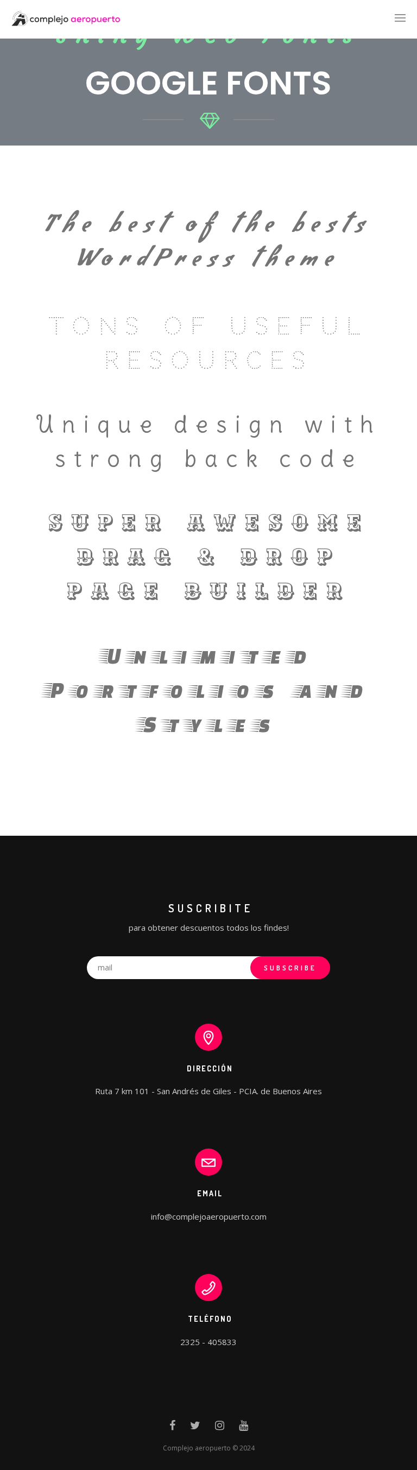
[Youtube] (243, 1427)
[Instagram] (219, 1427)
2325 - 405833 (208, 1341)
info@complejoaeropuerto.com (209, 1216)
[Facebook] (172, 1427)
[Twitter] (195, 1427)
